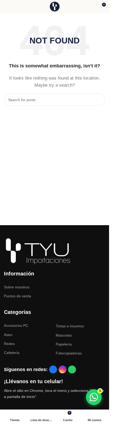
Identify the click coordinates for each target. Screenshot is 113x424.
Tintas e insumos (70, 326)
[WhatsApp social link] (72, 369)
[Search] (99, 100)
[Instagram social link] (62, 369)
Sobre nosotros (16, 287)
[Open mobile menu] (6, 6)
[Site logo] (54, 6)
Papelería (64, 344)
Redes (9, 344)
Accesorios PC (16, 325)
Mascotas (64, 335)
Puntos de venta (17, 296)
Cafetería (11, 353)
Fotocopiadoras (69, 353)
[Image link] (38, 251)
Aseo (8, 335)
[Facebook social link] (53, 369)
